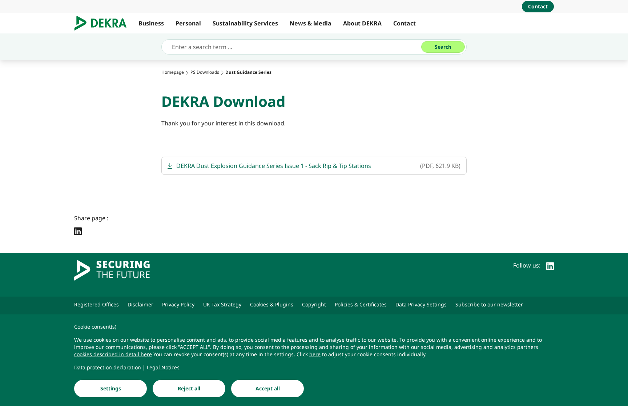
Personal (188, 23)
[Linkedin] (78, 231)
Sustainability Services (245, 23)
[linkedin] (550, 265)
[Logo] (103, 23)
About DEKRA (362, 23)
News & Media (310, 23)
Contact (404, 23)
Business (151, 23)
